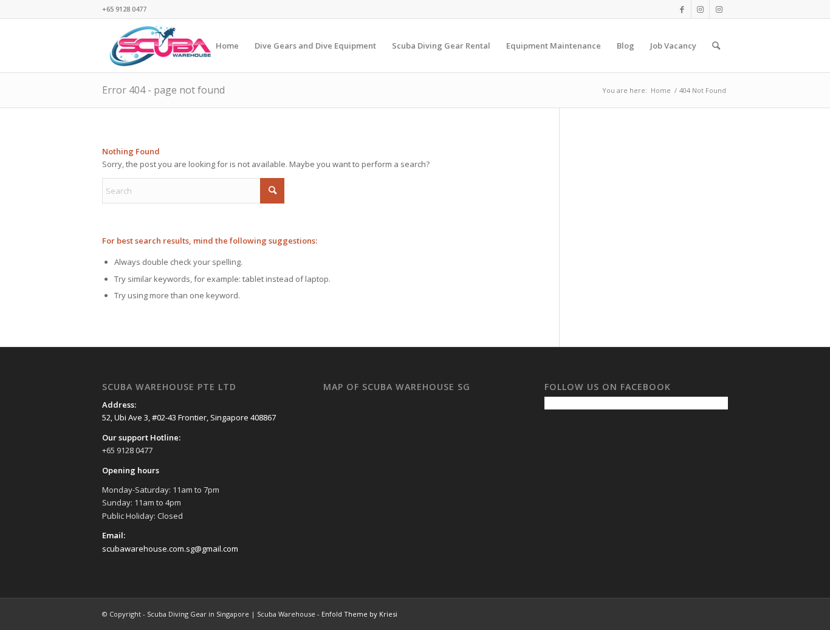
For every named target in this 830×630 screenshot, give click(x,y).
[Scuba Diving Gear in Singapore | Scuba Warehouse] (160, 45)
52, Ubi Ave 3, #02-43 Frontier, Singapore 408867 (189, 417)
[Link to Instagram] (700, 9)
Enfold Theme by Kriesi (359, 613)
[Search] (716, 45)
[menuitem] (227, 45)
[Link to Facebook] (682, 9)
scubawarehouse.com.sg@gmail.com (170, 548)
